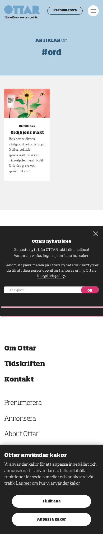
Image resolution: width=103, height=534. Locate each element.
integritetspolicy (51, 276)
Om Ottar (20, 348)
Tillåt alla (51, 501)
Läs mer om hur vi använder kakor (48, 483)
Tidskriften (24, 364)
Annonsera (20, 419)
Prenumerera (65, 10)
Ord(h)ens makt (27, 133)
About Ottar (21, 434)
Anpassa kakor (51, 519)
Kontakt (19, 379)
